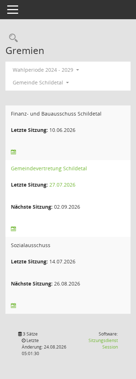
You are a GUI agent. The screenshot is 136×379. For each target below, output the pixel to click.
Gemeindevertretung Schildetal (49, 168)
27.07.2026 (62, 184)
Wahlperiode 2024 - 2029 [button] (44, 69)
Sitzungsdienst (103, 343)
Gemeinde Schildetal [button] (39, 82)
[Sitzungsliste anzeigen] (13, 152)
